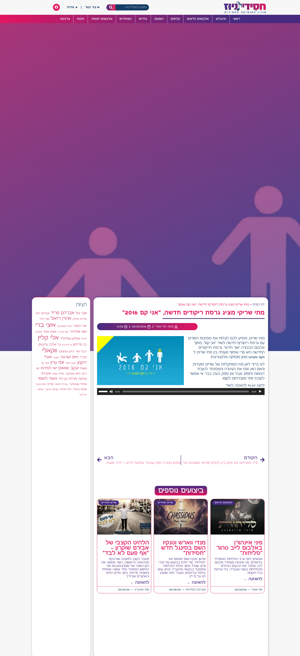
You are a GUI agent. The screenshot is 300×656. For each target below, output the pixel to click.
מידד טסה (58, 373)
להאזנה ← (253, 579)
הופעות (159, 19)
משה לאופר (47, 379)
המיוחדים (125, 19)
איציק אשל (50, 331)
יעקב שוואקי (68, 368)
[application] (181, 391)
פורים (50, 384)
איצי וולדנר (63, 332)
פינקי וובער (41, 384)
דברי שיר (81, 351)
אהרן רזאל (61, 318)
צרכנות (65, 19)
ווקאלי (49, 351)
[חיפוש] (111, 7)
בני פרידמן (80, 344)
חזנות (80, 19)
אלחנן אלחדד (70, 338)
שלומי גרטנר (51, 389)
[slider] (104, 391)
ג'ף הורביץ (67, 345)
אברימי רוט (42, 313)
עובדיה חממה (61, 384)
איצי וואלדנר (78, 331)
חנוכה (56, 357)
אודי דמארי (80, 326)
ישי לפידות (49, 368)
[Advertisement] (181, 425)
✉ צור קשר (92, 7)
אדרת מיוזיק (80, 319)
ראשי (236, 19)
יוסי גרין (57, 362)
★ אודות (72, 7)
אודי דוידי (44, 318)
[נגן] (260, 391)
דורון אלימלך (66, 351)
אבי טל (81, 313)
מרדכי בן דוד (68, 379)
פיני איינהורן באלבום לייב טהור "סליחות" (239, 548)
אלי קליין (48, 338)
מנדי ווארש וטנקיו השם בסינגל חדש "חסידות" (183, 548)
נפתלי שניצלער (78, 384)
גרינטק (43, 344)
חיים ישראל (69, 357)
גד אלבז (55, 344)
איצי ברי (46, 325)
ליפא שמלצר (73, 373)
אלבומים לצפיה (101, 19)
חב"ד (83, 357)
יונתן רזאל (71, 363)
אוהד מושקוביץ (64, 326)
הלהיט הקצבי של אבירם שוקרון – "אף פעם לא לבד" (126, 548)
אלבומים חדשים (198, 19)
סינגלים (221, 19)
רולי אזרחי (65, 389)
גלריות (143, 19)
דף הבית (259, 304)
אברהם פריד (62, 313)
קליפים (175, 19)
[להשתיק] (111, 391)
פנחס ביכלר (80, 389)
